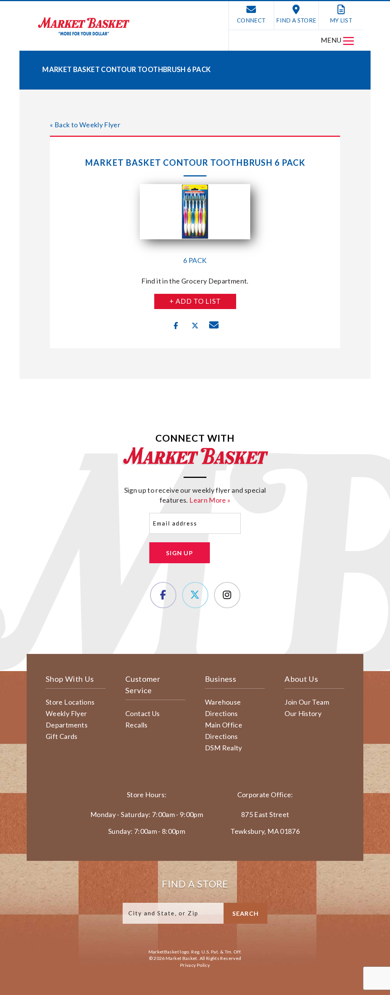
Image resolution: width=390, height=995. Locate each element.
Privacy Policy (195, 965)
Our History (303, 713)
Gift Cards (62, 736)
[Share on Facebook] (175, 326)
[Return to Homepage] (84, 26)
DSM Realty (223, 747)
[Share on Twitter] (195, 326)
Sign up (179, 552)
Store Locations (70, 702)
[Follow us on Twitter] (195, 595)
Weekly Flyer (66, 713)
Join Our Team (307, 702)
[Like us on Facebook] (163, 595)
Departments (67, 725)
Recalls (136, 725)
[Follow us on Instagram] (227, 595)
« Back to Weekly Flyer (85, 124)
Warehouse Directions (223, 708)
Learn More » (209, 500)
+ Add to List (195, 301)
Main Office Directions (223, 730)
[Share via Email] (214, 326)
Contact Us (142, 713)
